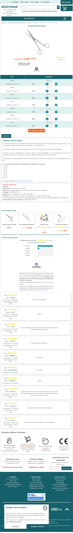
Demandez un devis (36, 467)
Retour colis (13, 480)
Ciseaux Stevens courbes (9, 224)
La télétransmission (60, 486)
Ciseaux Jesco (44, 224)
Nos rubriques (60, 482)
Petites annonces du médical (60, 488)
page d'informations (41, 290)
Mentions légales (13, 486)
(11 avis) (60, 59)
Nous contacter (45, 2)
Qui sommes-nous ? (13, 479)
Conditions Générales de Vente (13, 484)
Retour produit (24, 2)
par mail (19, 467)
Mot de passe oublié (36, 482)
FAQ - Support (35, 2)
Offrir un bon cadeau (60, 479)
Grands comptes (60, 490)
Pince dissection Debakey (26, 224)
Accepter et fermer (37, 526)
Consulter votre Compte (36, 484)
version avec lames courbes (25, 181)
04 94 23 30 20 (8, 467)
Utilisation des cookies (36, 488)
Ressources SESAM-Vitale (60, 484)
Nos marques (60, 480)
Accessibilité (14, 2)
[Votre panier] (64, 8)
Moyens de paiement (13, 482)
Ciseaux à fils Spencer (61, 224)
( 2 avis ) (66, 227)
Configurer (15, 526)
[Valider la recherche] (58, 7)
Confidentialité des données (36, 486)
